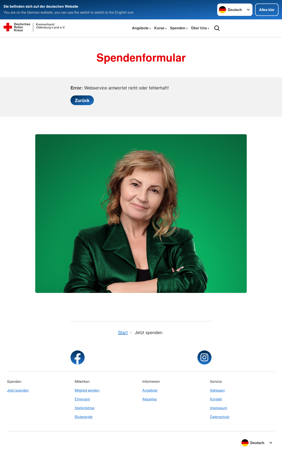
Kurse (159, 27)
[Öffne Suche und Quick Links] (217, 28)
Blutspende (84, 416)
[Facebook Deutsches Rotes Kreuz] (77, 357)
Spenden (178, 27)
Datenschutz (220, 416)
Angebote (140, 27)
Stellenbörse (85, 407)
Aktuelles (149, 399)
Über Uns (199, 27)
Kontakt (216, 399)
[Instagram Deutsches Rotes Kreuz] (204, 357)
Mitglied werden (87, 390)
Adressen (217, 390)
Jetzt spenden (18, 390)
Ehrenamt (82, 399)
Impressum (218, 407)
